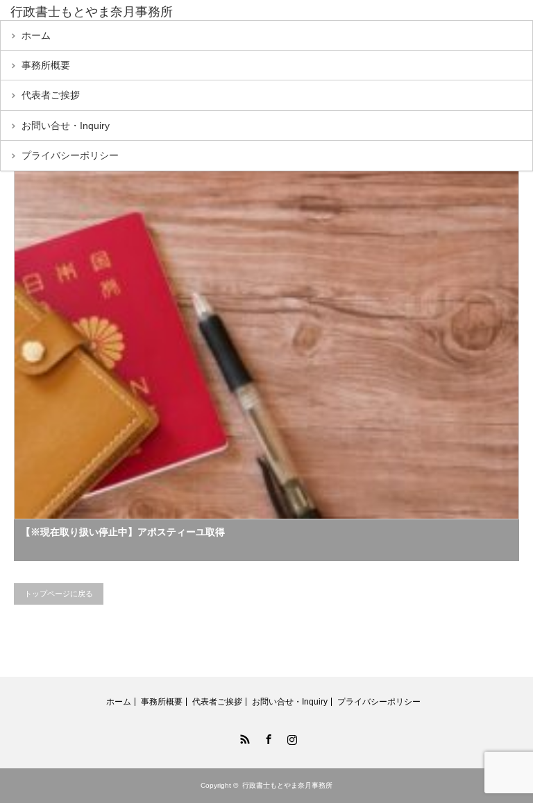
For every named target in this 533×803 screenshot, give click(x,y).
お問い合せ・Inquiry (66, 125)
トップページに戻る (58, 593)
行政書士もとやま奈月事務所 (91, 12)
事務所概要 (46, 65)
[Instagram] (290, 737)
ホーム (36, 35)
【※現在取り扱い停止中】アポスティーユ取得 (123, 531)
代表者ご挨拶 (51, 95)
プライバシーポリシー (70, 155)
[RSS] (242, 737)
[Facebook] (266, 737)
